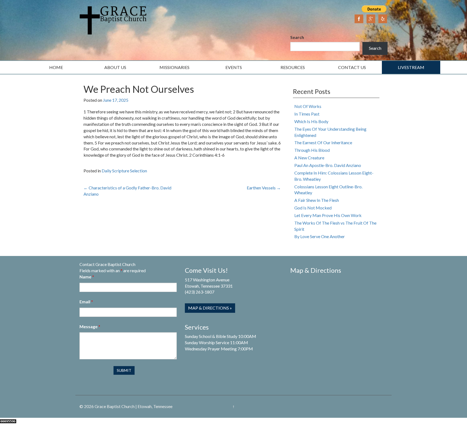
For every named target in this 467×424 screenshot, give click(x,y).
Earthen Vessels (264, 187)
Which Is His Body (311, 121)
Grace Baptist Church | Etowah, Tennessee (133, 406)
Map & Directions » (210, 307)
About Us (115, 67)
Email (86, 301)
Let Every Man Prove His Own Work (328, 215)
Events (233, 67)
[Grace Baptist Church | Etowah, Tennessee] (113, 19)
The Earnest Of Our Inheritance (323, 142)
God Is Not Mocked (313, 207)
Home (56, 67)
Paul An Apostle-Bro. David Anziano (327, 165)
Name (86, 276)
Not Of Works (307, 106)
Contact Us (352, 67)
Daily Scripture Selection (124, 170)
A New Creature (309, 157)
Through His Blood (312, 150)
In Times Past (306, 113)
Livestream (411, 67)
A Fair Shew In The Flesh (316, 200)
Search (297, 37)
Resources (293, 67)
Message (89, 326)
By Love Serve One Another (319, 236)
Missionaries (174, 67)
